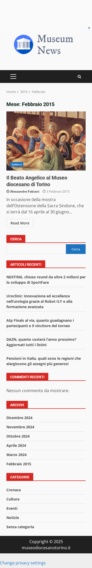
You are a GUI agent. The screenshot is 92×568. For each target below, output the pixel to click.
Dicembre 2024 (19, 417)
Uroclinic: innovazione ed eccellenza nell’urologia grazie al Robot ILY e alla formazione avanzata (39, 301)
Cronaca (13, 489)
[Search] (79, 77)
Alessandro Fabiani (24, 191)
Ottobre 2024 (18, 436)
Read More (19, 223)
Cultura (17, 164)
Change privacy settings (23, 563)
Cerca (15, 239)
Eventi (11, 508)
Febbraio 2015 (18, 463)
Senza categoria (20, 526)
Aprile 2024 (16, 445)
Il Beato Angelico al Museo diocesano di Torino (46, 141)
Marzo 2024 (16, 454)
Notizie (12, 517)
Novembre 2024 (20, 426)
